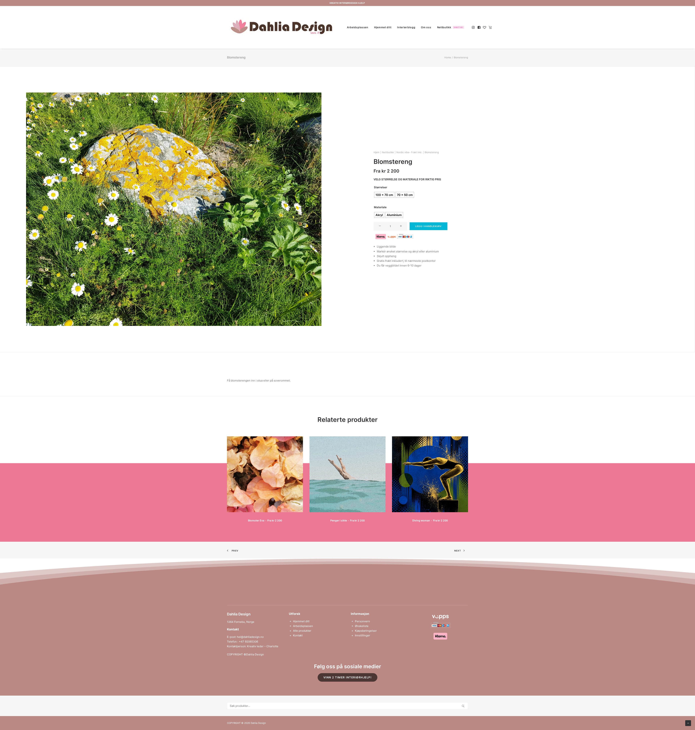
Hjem (376, 152)
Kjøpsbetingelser (366, 630)
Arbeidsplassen (357, 27)
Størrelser (380, 187)
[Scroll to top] (688, 723)
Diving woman (430, 520)
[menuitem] (357, 27)
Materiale (380, 207)
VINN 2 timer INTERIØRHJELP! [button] (347, 677)
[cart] (489, 27)
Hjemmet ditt (382, 27)
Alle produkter (302, 630)
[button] (473, 27)
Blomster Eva (265, 520)
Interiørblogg (406, 27)
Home (447, 57)
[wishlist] (484, 27)
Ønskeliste (361, 626)
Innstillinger (362, 635)
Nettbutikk (450, 27)
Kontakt (298, 635)
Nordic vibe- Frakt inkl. (409, 152)
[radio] (384, 195)
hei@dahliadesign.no (250, 637)
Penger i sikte (347, 520)
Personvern (362, 621)
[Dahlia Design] (281, 27)
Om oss (426, 27)
